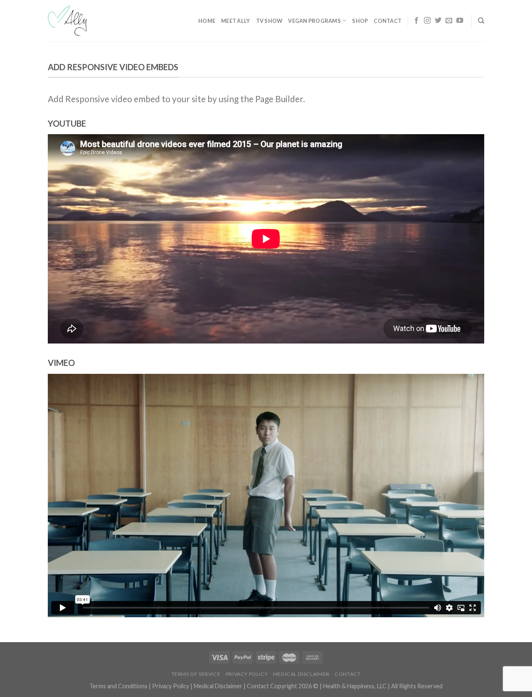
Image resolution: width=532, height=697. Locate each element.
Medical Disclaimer (301, 674)
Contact (387, 20)
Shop (360, 20)
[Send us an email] (449, 21)
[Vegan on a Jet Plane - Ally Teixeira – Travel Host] (83, 21)
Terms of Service (196, 674)
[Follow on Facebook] (416, 21)
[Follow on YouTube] (459, 21)
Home (206, 20)
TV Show (269, 20)
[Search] (481, 21)
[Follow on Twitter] (438, 21)
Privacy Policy (247, 674)
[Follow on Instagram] (427, 21)
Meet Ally (235, 20)
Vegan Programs (314, 20)
